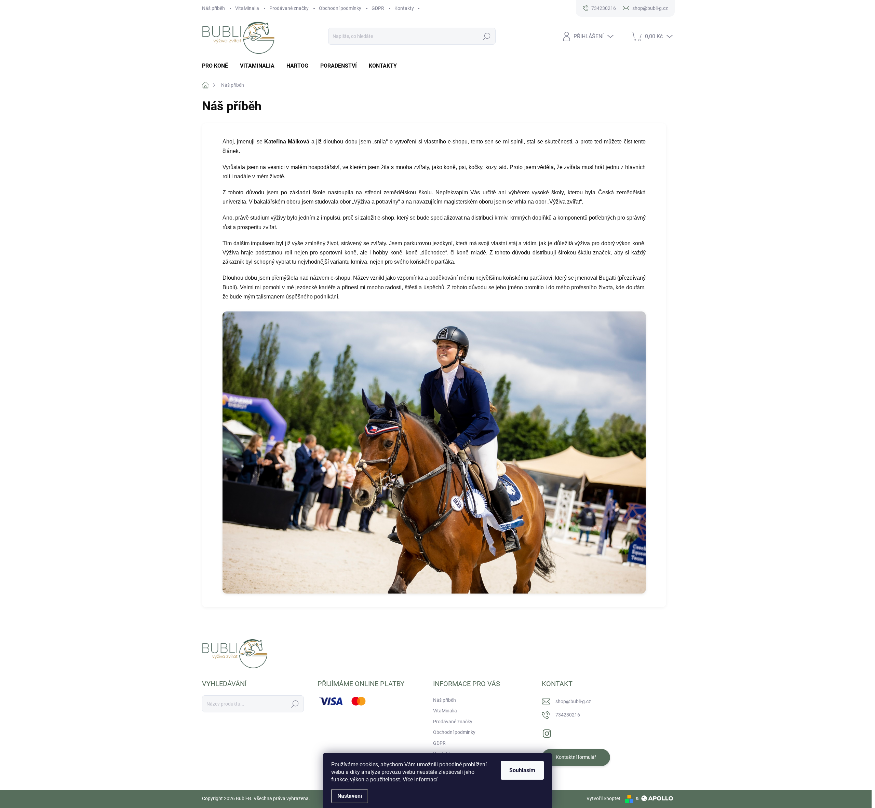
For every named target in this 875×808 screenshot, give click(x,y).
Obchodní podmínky (340, 8)
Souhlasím (522, 770)
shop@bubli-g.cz (573, 701)
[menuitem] (217, 66)
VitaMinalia (247, 8)
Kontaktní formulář (576, 757)
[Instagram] (547, 732)
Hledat (487, 36)
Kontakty (404, 8)
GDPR (378, 8)
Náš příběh (213, 8)
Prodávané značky (289, 8)
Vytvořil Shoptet (603, 798)
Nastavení (349, 796)
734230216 (567, 715)
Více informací (420, 779)
